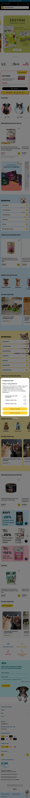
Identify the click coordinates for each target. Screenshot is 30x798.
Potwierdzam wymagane (15, 413)
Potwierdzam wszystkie (15, 409)
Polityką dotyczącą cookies (8, 387)
